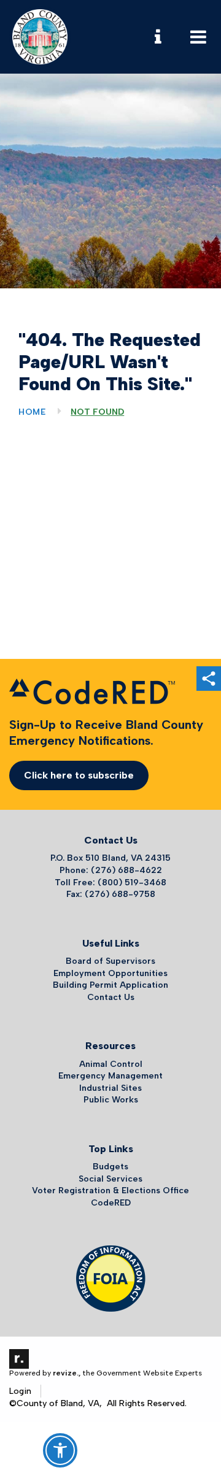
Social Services (110, 1179)
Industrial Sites (110, 1088)
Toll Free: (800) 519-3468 (110, 882)
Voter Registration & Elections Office (110, 1190)
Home (32, 412)
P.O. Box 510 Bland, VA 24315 (110, 858)
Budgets (110, 1166)
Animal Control (110, 1064)
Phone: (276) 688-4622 (111, 870)
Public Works (110, 1099)
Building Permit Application (110, 985)
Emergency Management (110, 1076)
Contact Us (110, 997)
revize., (66, 1373)
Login (20, 1391)
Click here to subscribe (79, 775)
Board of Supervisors (110, 961)
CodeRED (111, 1203)
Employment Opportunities (110, 973)
